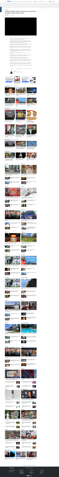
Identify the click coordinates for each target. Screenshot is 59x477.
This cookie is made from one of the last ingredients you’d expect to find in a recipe (20, 95)
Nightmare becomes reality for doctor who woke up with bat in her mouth (9, 459)
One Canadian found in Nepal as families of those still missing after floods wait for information (9, 105)
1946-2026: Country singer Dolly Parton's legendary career (20, 159)
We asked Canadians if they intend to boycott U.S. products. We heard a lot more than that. (10, 95)
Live (44, 1)
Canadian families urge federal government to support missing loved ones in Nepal (20, 136)
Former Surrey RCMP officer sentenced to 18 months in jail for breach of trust (28, 174)
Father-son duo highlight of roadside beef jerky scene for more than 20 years (31, 223)
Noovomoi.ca (41, 472)
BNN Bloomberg (32, 472)
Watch (21, 1)
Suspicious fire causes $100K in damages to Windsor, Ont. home (12, 333)
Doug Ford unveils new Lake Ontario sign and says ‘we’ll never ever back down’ (21, 105)
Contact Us (28, 465)
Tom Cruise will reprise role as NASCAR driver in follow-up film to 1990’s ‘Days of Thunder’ (28, 399)
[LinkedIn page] (13, 467)
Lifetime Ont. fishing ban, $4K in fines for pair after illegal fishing (29, 288)
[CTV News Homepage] (10, 1)
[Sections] (5, 1)
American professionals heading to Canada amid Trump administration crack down (10, 136)
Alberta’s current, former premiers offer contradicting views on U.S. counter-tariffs (31, 296)
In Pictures (24, 1)
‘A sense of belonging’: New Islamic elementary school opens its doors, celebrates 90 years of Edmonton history (31, 228)
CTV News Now (41, 1)
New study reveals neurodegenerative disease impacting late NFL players (30, 121)
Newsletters (33, 465)
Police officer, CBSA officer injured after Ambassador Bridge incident (15, 336)
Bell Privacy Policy (21, 471)
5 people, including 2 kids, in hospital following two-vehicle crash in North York (12, 174)
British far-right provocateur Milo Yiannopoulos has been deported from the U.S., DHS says (31, 364)
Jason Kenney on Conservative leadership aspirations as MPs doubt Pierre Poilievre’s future (12, 379)
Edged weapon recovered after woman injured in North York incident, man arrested (15, 178)
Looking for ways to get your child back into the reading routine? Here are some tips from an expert (20, 148)
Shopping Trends (35, 1)
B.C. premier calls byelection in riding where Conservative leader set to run (31, 341)
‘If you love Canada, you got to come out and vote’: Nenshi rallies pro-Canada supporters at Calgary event (12, 197)
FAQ (30, 465)
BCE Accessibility (11, 471)
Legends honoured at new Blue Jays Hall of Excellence (21, 121)
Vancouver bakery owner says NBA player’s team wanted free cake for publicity (20, 459)
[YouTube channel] (12, 467)
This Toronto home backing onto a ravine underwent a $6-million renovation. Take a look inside (9, 160)
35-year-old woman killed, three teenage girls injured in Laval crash (15, 223)
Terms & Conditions (21, 472)
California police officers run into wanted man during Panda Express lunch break (31, 105)
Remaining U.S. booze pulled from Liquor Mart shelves (31, 250)
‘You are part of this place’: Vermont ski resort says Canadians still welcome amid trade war (28, 197)
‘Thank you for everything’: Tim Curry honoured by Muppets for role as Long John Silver (31, 459)
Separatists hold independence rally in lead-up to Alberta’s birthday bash (28, 220)
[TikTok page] (10, 467)
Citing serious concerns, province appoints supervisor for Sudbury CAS (31, 291)
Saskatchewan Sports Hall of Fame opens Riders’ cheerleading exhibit (15, 295)
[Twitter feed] (9, 467)
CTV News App (24, 465)
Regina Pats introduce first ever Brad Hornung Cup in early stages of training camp (15, 273)
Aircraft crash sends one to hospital (26, 310)
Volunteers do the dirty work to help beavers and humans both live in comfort (15, 201)
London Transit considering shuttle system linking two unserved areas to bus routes (15, 318)
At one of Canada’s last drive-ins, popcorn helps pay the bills (9, 147)
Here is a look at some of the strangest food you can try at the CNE (31, 160)
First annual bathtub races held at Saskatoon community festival (15, 291)
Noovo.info (41, 471)
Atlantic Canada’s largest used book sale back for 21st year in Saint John (15, 250)
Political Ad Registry (21, 473)
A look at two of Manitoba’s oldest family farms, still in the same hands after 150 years (28, 243)
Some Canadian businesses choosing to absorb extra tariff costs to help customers (32, 136)
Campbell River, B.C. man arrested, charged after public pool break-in (28, 333)
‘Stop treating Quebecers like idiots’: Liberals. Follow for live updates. (12, 220)
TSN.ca (31, 473)
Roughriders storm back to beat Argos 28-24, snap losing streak (12, 265)
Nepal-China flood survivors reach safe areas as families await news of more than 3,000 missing (12, 440)
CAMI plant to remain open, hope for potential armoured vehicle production (12, 311)
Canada (18, 1)
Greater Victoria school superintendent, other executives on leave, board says (31, 336)
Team (35, 465)
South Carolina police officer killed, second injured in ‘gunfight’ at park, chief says (31, 95)
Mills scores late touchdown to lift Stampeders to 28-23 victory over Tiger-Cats (15, 205)
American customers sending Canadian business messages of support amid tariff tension (31, 148)
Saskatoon (6, 9)
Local (15, 1)
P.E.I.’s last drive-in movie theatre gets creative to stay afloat (9, 121)
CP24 (30, 471)
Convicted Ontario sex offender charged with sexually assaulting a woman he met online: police (15, 361)
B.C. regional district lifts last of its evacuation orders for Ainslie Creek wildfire (31, 178)
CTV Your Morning (29, 1)
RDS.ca (41, 473)
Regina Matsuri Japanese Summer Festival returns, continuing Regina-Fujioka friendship (15, 269)
